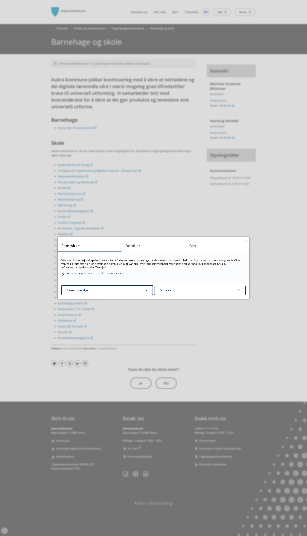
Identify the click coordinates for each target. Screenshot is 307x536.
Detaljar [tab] (132, 245)
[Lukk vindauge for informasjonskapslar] (246, 240)
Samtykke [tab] (70, 245)
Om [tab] (192, 245)
